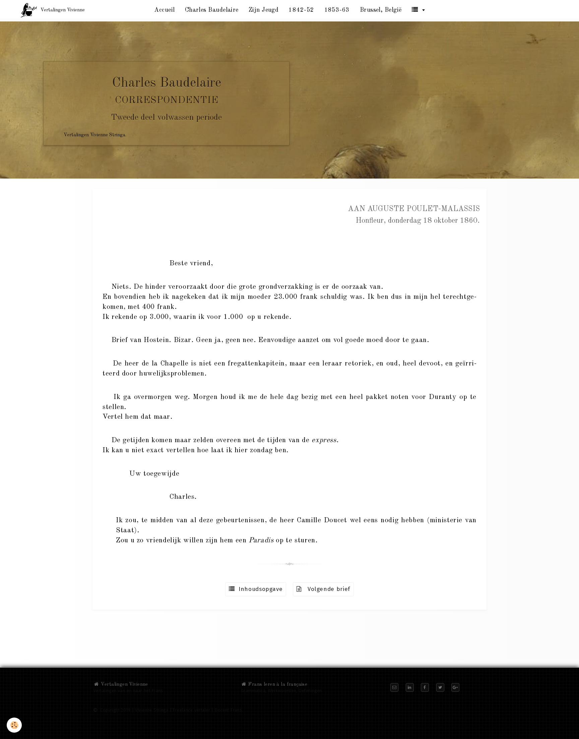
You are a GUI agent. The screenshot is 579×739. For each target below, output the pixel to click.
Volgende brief (326, 589)
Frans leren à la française (277, 684)
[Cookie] (14, 725)
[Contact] (394, 687)
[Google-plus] (455, 687)
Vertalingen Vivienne (124, 684)
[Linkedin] (410, 687)
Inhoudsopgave (259, 589)
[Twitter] (440, 687)
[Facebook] (425, 687)
